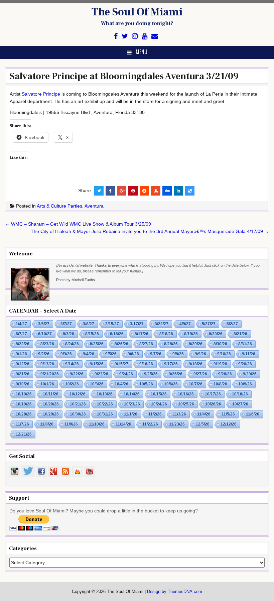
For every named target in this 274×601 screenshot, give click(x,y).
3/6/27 (43, 324)
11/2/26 (155, 414)
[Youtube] (144, 36)
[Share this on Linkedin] (178, 191)
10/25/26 (186, 404)
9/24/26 (126, 374)
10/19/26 (24, 404)
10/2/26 (72, 384)
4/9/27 (185, 324)
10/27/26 (240, 404)
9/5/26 (111, 354)
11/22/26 (150, 424)
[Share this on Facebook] (110, 191)
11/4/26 (204, 414)
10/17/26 (213, 394)
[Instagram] (135, 36)
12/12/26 (229, 424)
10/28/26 (24, 414)
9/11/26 (248, 354)
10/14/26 (132, 394)
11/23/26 (177, 424)
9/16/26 (146, 364)
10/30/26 (78, 414)
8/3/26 (68, 334)
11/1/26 (130, 414)
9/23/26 (101, 374)
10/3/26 (97, 384)
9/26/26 (175, 374)
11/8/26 (46, 424)
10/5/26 (146, 384)
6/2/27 (232, 324)
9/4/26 (88, 354)
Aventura (94, 206)
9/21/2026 (49, 374)
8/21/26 (240, 334)
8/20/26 (216, 334)
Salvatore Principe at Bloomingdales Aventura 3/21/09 (124, 76)
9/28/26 (225, 374)
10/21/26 (78, 404)
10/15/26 (159, 394)
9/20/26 (245, 364)
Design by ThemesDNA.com (174, 591)
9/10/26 (224, 354)
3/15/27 (112, 324)
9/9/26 (200, 354)
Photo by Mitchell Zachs (75, 280)
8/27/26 (146, 344)
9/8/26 (178, 354)
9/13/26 (47, 364)
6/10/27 (45, 334)
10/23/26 (132, 404)
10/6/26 (171, 384)
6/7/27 (21, 334)
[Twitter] (125, 36)
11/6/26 (252, 414)
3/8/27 (88, 324)
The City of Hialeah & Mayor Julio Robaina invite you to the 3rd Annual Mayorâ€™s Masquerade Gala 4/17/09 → (150, 231)
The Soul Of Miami (137, 12)
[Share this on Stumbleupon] (155, 191)
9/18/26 (195, 364)
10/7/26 (195, 384)
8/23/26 (47, 344)
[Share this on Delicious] (189, 191)
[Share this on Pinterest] (133, 191)
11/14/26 (123, 424)
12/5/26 (203, 424)
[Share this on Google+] (121, 191)
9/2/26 (43, 354)
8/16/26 (117, 334)
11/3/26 (179, 414)
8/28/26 (171, 344)
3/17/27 (137, 324)
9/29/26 (250, 374)
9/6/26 (133, 354)
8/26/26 (121, 344)
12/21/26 (24, 434)
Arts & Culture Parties (59, 206)
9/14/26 (72, 364)
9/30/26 (22, 384)
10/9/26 (245, 384)
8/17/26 (141, 334)
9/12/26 (22, 364)
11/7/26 (22, 424)
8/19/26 (191, 334)
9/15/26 (97, 364)
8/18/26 (166, 334)
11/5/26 (228, 414)
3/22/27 (161, 324)
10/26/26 (213, 404)
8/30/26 (220, 344)
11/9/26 (71, 424)
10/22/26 (105, 404)
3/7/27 (66, 324)
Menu (141, 52)
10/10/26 (24, 394)
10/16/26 (186, 394)
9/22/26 (77, 374)
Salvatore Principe (41, 94)
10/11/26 (50, 394)
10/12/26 (78, 394)
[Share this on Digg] (167, 191)
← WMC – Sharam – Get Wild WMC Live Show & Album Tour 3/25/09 (78, 224)
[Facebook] (116, 36)
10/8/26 (220, 384)
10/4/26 (121, 384)
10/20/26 (51, 404)
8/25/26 (97, 344)
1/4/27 (21, 324)
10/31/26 (105, 414)
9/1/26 (21, 354)
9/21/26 (22, 374)
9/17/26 (171, 364)
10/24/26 (159, 404)
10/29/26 (51, 414)
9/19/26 (220, 364)
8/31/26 (245, 344)
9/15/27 (121, 364)
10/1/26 (47, 384)
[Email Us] (154, 36)
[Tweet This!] (99, 191)
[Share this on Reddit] (144, 191)
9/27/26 (200, 374)
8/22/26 (22, 344)
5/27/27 (209, 324)
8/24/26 (72, 344)
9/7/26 (155, 354)
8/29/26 (195, 344)
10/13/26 (105, 394)
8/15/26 (92, 334)
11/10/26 (97, 424)
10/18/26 (240, 394)
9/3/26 (66, 354)
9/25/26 (151, 374)
